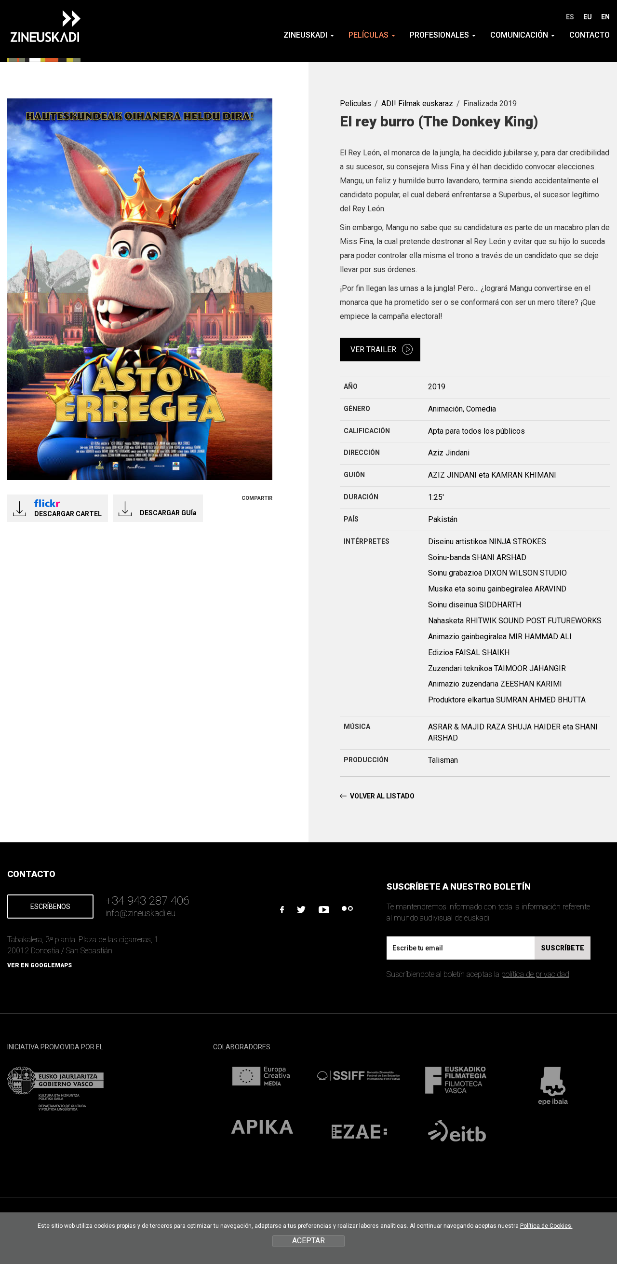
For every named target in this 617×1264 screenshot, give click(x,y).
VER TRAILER (373, 349)
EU (587, 17)
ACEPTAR (308, 1240)
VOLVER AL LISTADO (382, 796)
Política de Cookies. (546, 1226)
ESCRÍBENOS (50, 906)
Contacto (589, 35)
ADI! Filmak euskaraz (417, 103)
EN (605, 17)
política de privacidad (535, 974)
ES (570, 17)
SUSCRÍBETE (562, 948)
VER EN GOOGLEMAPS (39, 965)
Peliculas (355, 103)
